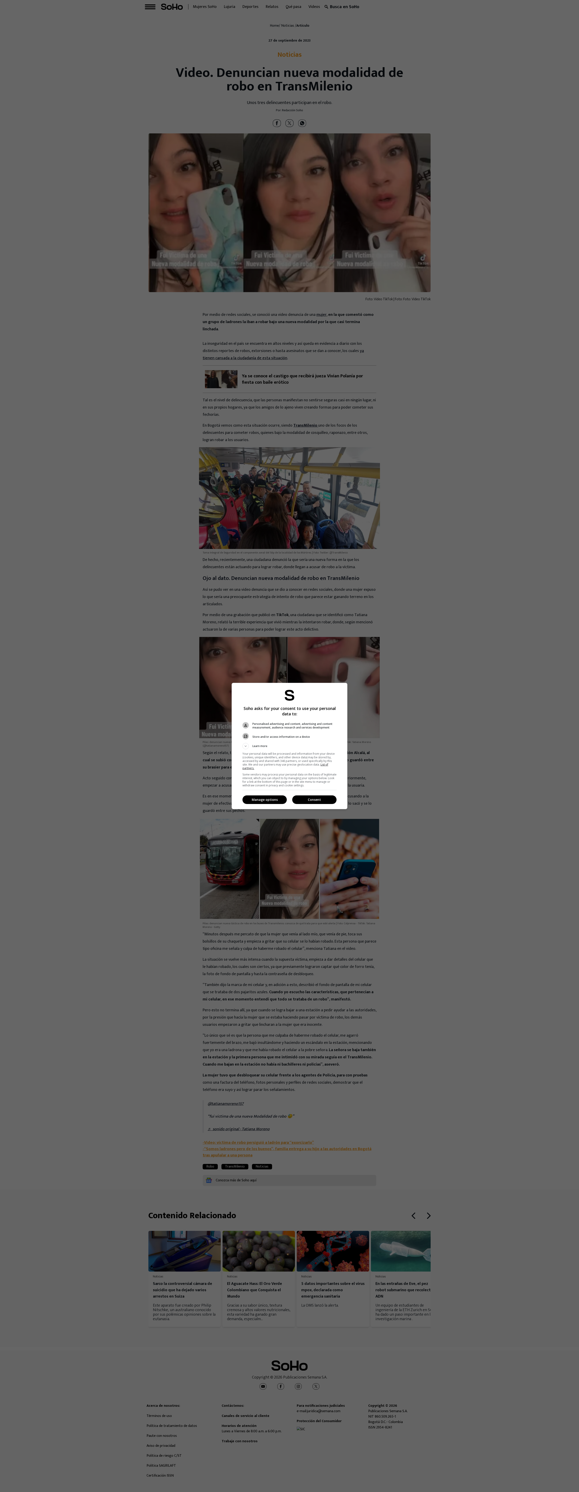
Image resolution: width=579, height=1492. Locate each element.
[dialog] (289, 746)
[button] (289, 746)
